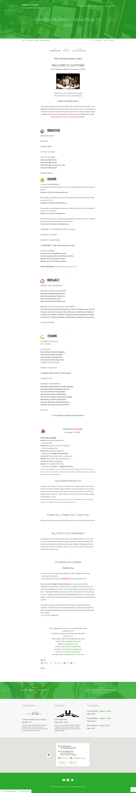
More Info (62, 762)
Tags (104, 40)
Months (110, 40)
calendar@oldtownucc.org (85, 472)
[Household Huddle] (67, 716)
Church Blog (29, 40)
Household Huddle (60, 719)
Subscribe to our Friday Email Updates (68, 652)
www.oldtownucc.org (71, 644)
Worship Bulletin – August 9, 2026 (98, 725)
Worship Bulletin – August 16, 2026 (99, 718)
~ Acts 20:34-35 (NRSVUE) (49, 615)
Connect (107, 6)
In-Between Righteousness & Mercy (34, 719)
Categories (98, 40)
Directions (72, 762)
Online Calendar (50, 469)
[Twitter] (72, 780)
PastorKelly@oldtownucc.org (67, 502)
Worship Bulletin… (46, 40)
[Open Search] (113, 6)
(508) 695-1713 (64, 758)
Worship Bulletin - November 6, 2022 (34, 691)
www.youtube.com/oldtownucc (71, 646)
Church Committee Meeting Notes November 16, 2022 (101, 691)
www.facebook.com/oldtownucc (71, 649)
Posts (91, 40)
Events (95, 6)
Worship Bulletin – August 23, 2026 (99, 711)
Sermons (89, 6)
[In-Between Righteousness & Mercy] (35, 716)
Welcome (82, 6)
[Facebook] (68, 780)
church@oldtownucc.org (72, 641)
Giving (101, 6)
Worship (37, 40)
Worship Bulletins (81, 50)
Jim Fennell (66, 50)
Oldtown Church (36, 6)
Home (23, 40)
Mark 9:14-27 (60, 266)
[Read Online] (30, 722)
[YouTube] (63, 780)
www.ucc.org (80, 654)
